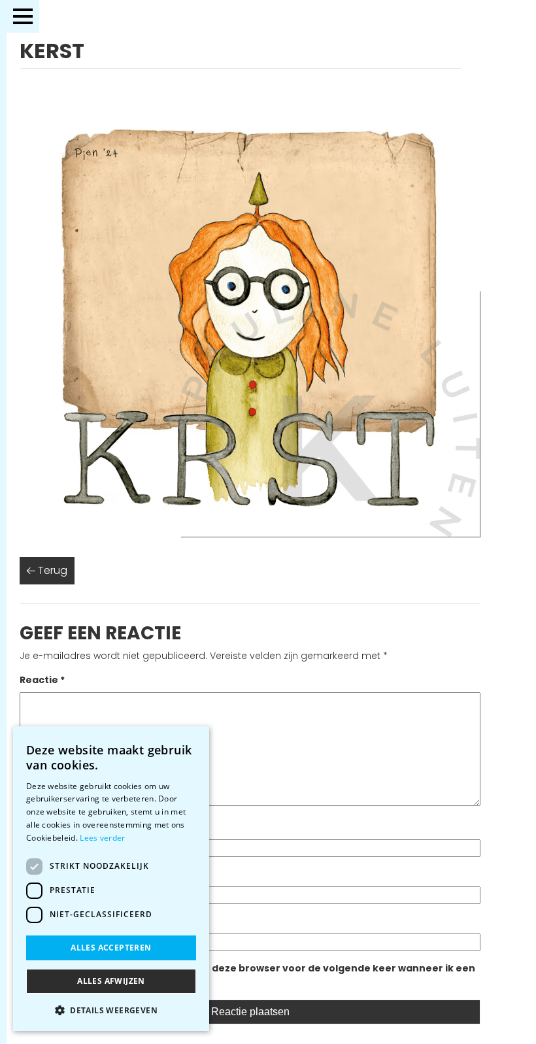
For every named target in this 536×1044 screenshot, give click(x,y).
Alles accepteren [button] (111, 947)
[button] (111, 1010)
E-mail (39, 874)
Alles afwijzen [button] (111, 980)
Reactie (42, 679)
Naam (38, 827)
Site (29, 921)
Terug (51, 570)
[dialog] (111, 878)
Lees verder (102, 837)
